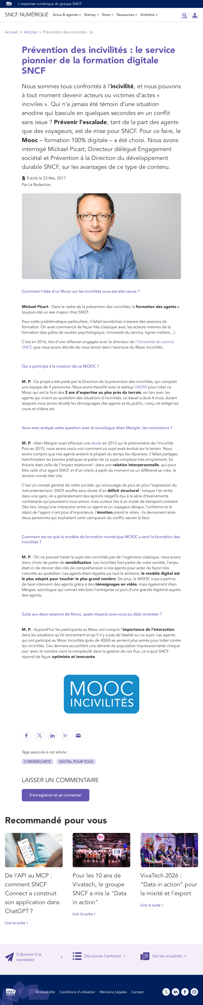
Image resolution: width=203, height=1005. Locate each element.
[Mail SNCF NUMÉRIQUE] (78, 736)
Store (106, 15)
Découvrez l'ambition (103, 956)
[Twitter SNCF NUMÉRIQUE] (40, 736)
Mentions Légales (113, 992)
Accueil (11, 32)
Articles (30, 32)
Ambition (147, 15)
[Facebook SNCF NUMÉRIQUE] (27, 736)
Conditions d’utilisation (77, 992)
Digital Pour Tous (76, 762)
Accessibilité (45, 992)
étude (96, 443)
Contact (137, 992)
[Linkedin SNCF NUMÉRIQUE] (52, 736)
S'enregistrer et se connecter (55, 795)
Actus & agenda (65, 15)
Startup (90, 15)
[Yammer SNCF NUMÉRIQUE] (65, 736)
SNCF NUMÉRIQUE (26, 15)
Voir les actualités (167, 956)
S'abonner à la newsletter (28, 957)
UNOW (140, 387)
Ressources (125, 15)
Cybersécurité (37, 762)
